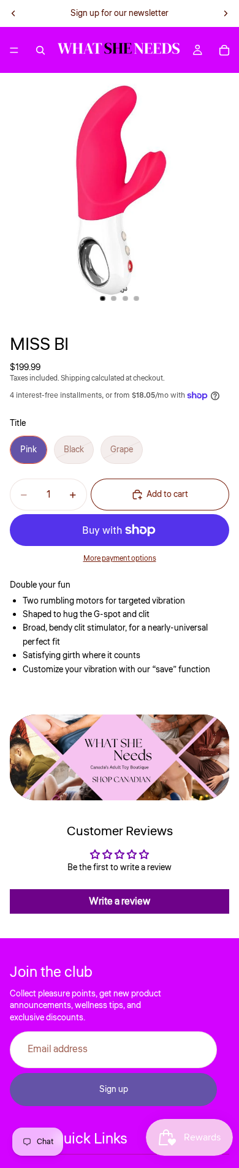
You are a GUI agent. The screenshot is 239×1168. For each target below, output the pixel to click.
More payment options (119, 558)
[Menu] (14, 50)
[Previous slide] (13, 13)
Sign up (113, 1089)
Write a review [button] (119, 901)
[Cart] (224, 50)
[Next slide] (225, 13)
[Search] (40, 50)
